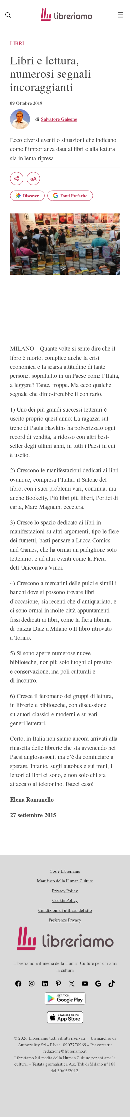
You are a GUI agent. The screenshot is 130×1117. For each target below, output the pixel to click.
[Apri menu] (120, 14)
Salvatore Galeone (59, 119)
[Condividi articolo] (16, 178)
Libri (17, 43)
